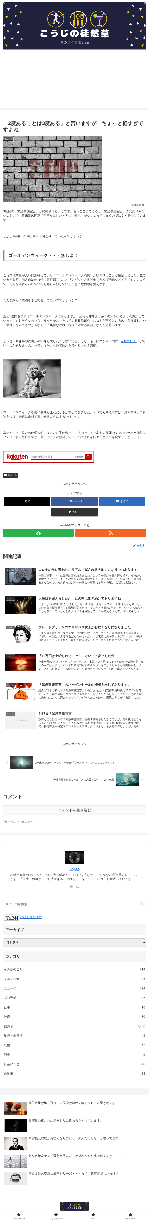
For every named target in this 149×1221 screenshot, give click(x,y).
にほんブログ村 (31, 917)
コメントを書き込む (74, 810)
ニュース (12, 475)
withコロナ (128, 341)
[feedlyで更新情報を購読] (38, 533)
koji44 (75, 869)
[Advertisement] (74, 80)
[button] (74, 512)
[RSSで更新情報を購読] (110, 533)
